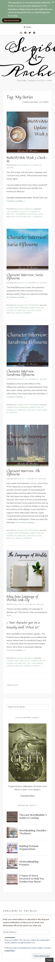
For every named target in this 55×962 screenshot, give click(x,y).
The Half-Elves (34, 310)
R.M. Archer (41, 283)
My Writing (20, 310)
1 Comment (37, 217)
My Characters (34, 661)
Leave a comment (23, 313)
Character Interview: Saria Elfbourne (25, 276)
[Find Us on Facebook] (25, 32)
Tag (29, 663)
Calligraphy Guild (16, 211)
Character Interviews (27, 305)
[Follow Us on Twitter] (30, 32)
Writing (27, 217)
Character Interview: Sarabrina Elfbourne (21, 373)
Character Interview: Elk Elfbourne (23, 472)
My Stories (31, 211)
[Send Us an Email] (21, 32)
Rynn (9, 615)
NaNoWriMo (21, 214)
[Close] (53, 2)
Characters (34, 308)
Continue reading (16, 201)
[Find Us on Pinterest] (34, 32)
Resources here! (11, 20)
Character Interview (17, 308)
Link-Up (22, 661)
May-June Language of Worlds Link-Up (22, 598)
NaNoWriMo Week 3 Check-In (27, 159)
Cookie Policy (9, 950)
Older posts (12, 685)
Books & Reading (24, 209)
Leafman (33, 483)
